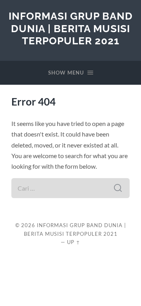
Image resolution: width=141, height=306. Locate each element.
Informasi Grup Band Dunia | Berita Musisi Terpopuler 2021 (71, 28)
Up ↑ (73, 242)
